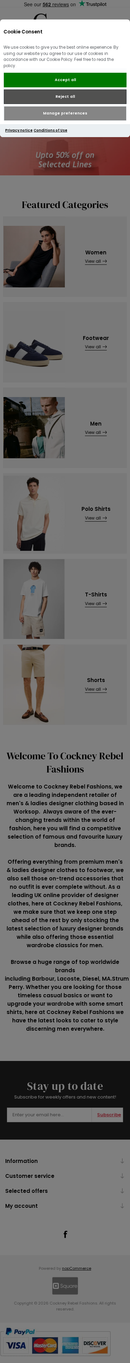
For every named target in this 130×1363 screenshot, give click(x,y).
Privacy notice (19, 130)
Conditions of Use (50, 130)
